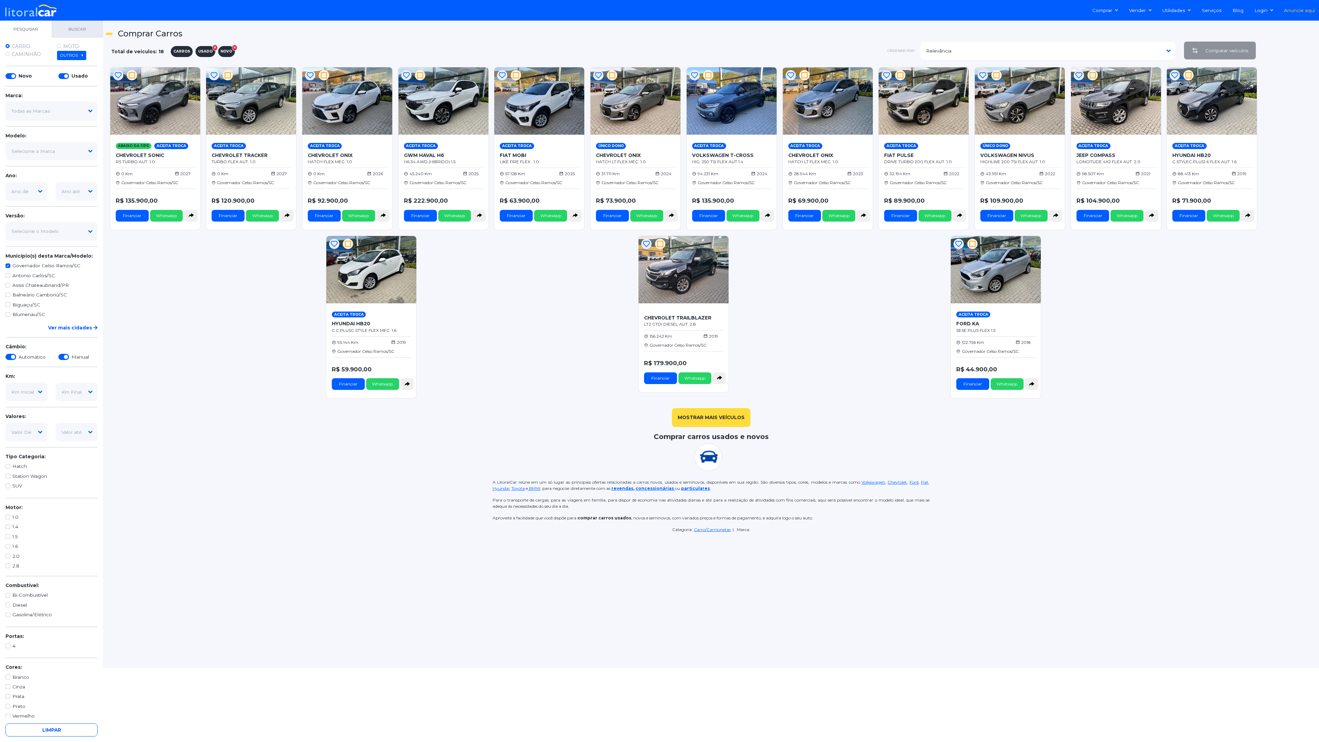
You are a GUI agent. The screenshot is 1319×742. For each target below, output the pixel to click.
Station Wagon (29, 476)
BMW (534, 488)
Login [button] (1260, 10)
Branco (20, 677)
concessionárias (655, 488)
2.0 (16, 556)
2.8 (15, 566)
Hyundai (501, 488)
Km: (10, 376)
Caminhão (26, 54)
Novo (25, 76)
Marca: (14, 95)
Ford (914, 482)
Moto (71, 46)
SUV (17, 485)
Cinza (18, 686)
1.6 (15, 546)
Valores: (15, 416)
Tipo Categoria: (25, 456)
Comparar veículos (1226, 50)
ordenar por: (901, 50)
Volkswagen (873, 482)
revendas (622, 488)
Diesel (19, 605)
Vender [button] (1137, 10)
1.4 (15, 526)
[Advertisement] (1288, 169)
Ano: (11, 175)
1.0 (15, 517)
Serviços (1211, 10)
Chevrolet (897, 482)
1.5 (15, 536)
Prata (18, 696)
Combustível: (22, 585)
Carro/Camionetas (712, 529)
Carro (21, 46)
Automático (32, 357)
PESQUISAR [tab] (25, 29)
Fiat (924, 482)
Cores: (13, 667)
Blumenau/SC (28, 314)
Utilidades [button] (1173, 10)
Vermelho (23, 716)
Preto (18, 706)
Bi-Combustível (30, 595)
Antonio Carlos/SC (33, 275)
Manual (80, 357)
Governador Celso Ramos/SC (46, 265)
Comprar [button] (1102, 10)
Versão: (15, 215)
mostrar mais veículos (711, 417)
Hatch (19, 466)
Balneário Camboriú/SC (39, 294)
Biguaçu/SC (26, 304)
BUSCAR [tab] (77, 29)
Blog (1237, 10)
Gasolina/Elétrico (32, 614)
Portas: (14, 636)
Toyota (518, 488)
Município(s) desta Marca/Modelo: (49, 256)
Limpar (51, 730)
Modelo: (15, 135)
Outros (69, 55)
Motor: (14, 507)
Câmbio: (15, 346)
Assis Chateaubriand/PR (40, 285)
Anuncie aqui (1299, 10)
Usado (79, 76)
